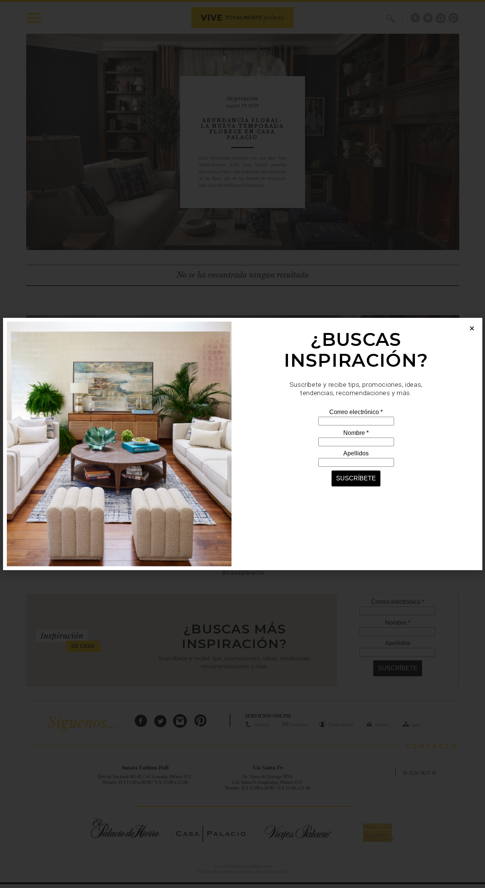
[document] (242, 444)
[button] (472, 328)
